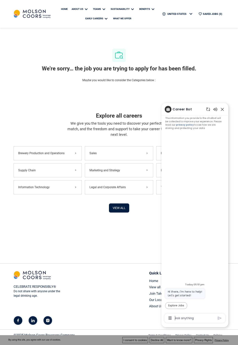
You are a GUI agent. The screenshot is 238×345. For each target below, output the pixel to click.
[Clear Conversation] (208, 109)
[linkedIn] (32, 320)
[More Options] (170, 318)
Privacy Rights (203, 340)
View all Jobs (158, 287)
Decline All (157, 340)
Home (153, 281)
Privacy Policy (222, 340)
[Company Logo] (32, 13)
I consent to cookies (135, 340)
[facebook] (18, 320)
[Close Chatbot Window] (222, 109)
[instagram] (47, 320)
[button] (119, 208)
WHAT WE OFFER (122, 18)
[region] (194, 213)
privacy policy (185, 124)
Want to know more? (179, 340)
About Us (156, 306)
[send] (219, 318)
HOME (64, 9)
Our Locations (159, 300)
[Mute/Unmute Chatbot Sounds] (215, 109)
